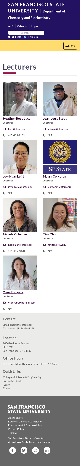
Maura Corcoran (54, 176)
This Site (33, 36)
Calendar (22, 26)
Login (34, 26)
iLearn (6, 384)
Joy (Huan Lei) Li (14, 176)
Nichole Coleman (15, 234)
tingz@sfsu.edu (57, 244)
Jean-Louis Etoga (55, 118)
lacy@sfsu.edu (16, 128)
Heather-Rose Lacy (16, 118)
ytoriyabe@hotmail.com (21, 302)
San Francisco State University (26, 438)
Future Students (12, 380)
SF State (17, 36)
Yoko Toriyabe (13, 292)
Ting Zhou (50, 234)
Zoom (6, 388)
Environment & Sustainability (25, 425)
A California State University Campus (29, 441)
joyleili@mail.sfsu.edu (20, 186)
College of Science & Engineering (22, 377)
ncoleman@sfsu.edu (20, 244)
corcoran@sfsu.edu (59, 186)
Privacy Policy (16, 428)
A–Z (10, 26)
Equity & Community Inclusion (25, 421)
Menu (71, 47)
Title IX (12, 432)
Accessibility (15, 417)
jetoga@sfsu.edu (58, 128)
